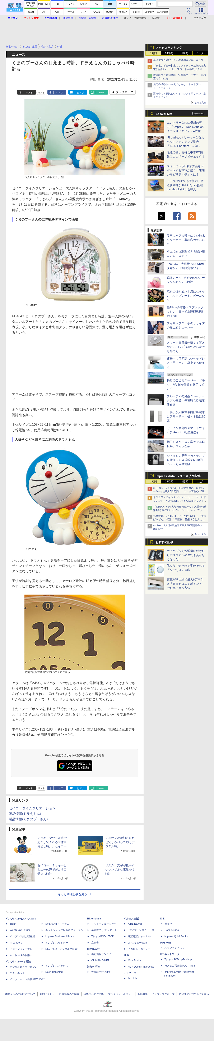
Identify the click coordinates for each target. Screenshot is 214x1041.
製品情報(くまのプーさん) (28, 819)
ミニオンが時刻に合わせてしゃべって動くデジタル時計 (120, 842)
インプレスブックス (56, 965)
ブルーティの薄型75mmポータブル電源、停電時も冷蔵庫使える (186, 400)
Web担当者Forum (20, 930)
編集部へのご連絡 (94, 994)
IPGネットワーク (170, 954)
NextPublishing (54, 971)
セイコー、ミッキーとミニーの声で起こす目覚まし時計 (52, 869)
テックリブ (130, 973)
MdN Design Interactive (141, 966)
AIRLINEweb (135, 923)
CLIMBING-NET (100, 960)
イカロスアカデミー (139, 948)
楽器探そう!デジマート (104, 930)
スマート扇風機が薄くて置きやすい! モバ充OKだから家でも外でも (186, 347)
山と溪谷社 (93, 948)
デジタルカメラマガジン (23, 966)
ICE (162, 918)
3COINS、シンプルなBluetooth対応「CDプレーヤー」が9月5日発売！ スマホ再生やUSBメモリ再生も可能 (179, 492)
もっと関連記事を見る (72, 894)
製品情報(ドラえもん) (25, 813)
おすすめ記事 (164, 542)
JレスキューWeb (137, 942)
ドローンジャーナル (21, 948)
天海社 (168, 923)
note (101, 92)
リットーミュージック (103, 923)
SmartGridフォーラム (57, 923)
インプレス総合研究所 (22, 936)
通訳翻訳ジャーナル (139, 936)
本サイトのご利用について (20, 994)
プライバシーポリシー (120, 994)
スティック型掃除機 (135, 18)
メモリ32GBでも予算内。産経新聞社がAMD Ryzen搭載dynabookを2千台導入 (185, 185)
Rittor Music (94, 918)
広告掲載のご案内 (69, 994)
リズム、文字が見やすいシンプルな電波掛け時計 (120, 869)
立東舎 (95, 942)
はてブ (80, 92)
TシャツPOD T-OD (102, 936)
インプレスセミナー (56, 942)
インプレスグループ (163, 994)
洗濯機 (156, 18)
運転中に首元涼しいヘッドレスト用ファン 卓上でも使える (186, 363)
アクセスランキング (169, 47)
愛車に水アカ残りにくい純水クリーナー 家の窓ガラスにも (186, 240)
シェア (59, 92)
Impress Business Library (59, 936)
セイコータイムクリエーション (32, 808)
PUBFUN (165, 942)
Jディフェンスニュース (141, 930)
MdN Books (134, 960)
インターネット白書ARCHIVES (27, 979)
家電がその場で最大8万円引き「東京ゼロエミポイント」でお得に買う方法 (186, 584)
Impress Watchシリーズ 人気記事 (178, 476)
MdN (126, 955)
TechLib (132, 978)
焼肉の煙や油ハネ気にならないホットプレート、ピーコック (186, 295)
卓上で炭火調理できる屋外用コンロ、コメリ (178, 59)
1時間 (153, 53)
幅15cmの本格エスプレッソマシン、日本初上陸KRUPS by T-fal (185, 311)
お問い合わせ (47, 994)
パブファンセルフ (174, 947)
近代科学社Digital (101, 971)
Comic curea (171, 930)
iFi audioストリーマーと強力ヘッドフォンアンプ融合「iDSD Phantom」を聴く (185, 141)
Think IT (14, 923)
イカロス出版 (131, 918)
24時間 (169, 53)
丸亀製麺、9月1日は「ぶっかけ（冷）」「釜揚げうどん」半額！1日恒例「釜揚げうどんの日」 (179, 519)
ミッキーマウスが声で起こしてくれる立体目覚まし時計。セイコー (52, 842)
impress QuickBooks (176, 936)
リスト (41, 92)
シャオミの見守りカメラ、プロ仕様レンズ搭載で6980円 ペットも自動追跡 (186, 460)
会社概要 (143, 994)
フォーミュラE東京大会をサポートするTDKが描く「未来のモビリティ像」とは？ (186, 170)
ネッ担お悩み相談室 (21, 955)
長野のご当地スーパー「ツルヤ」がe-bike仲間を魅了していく (186, 384)
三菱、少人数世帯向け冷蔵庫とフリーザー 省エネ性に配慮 (186, 416)
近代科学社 (93, 966)
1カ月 (200, 53)
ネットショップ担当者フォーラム (64, 930)
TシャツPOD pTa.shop (178, 959)
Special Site (164, 113)
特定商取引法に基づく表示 (194, 994)
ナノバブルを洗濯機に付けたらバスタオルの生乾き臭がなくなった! (186, 555)
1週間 (185, 53)
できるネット (17, 973)
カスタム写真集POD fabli (179, 965)
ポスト (29, 92)
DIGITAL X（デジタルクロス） (62, 948)
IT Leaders (16, 942)
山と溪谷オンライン (102, 954)
